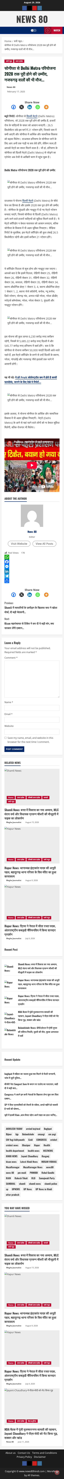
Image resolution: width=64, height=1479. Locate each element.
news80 (50, 1167)
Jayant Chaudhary (29, 1156)
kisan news (11, 1161)
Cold (30, 1139)
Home (10, 797)
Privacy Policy (24, 1457)
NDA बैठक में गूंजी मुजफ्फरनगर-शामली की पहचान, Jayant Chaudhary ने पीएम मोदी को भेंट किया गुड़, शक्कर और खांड (38, 1016)
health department (15, 1150)
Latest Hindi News (29, 1161)
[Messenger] (32, 566)
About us (11, 1452)
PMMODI (34, 1172)
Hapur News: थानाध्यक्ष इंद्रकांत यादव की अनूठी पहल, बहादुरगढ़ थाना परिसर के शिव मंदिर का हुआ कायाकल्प (30, 872)
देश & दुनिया (32, 1421)
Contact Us (24, 1452)
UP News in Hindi (44, 1189)
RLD (33, 1178)
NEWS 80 (32, 18)
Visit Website (19, 543)
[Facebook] (15, 107)
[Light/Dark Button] (34, 30)
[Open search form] (40, 30)
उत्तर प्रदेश (19, 61)
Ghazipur (26, 1145)
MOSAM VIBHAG (49, 1161)
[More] (48, 107)
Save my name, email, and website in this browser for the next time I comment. (30, 740)
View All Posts (44, 543)
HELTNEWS (48, 1150)
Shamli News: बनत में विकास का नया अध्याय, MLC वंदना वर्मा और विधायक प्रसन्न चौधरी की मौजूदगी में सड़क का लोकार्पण (31, 814)
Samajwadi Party (47, 1178)
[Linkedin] (31, 107)
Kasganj (45, 1156)
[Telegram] (32, 576)
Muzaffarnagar (12, 1167)
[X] (23, 107)
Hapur (37, 1145)
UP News (28, 1189)
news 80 (10, 1172)
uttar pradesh (12, 1194)
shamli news (35, 1183)
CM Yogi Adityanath (15, 1139)
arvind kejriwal (33, 1128)
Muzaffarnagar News (32, 1167)
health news (33, 1150)
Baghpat (48, 1128)
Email (8, 714)
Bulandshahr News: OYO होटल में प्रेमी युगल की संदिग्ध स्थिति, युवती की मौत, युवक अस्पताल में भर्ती (38, 1032)
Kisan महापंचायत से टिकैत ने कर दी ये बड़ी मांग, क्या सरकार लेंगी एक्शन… (29, 623)
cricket (53, 1139)
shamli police (51, 1183)
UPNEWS (16, 1189)
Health (47, 1145)
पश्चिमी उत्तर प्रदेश (34, 797)
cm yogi (52, 1134)
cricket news (12, 1145)
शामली (46, 797)
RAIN (8, 1178)
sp (7, 1189)
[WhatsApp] (32, 557)
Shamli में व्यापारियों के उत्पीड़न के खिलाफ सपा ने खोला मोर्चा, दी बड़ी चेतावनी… (30, 607)
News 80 (11, 87)
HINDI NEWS (11, 1156)
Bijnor (9, 1134)
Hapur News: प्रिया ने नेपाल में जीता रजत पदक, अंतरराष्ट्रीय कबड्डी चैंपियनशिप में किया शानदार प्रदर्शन (30, 930)
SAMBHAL (10, 1183)
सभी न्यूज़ (9, 61)
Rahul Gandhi (48, 1172)
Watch (57, 30)
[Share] (32, 580)
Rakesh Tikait (21, 1178)
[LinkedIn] (32, 571)
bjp (16, 1134)
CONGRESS (41, 1139)
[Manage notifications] (57, 1472)
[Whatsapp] (39, 107)
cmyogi (41, 1134)
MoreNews (53, 1471)
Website (9, 726)
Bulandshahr (28, 1134)
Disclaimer (40, 1457)
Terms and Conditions (44, 1452)
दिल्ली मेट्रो (31, 116)
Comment (11, 657)
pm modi (22, 1172)
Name (8, 702)
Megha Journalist (13, 822)
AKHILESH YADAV (14, 1128)
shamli (22, 1183)
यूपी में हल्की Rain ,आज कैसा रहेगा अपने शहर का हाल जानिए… (30, 1115)
